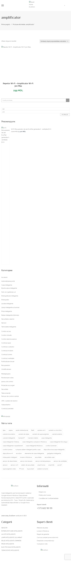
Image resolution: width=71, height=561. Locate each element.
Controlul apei (6, 343)
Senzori (3, 323)
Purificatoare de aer (7, 361)
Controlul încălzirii (7, 351)
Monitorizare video (7, 378)
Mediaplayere (5, 374)
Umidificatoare (6, 369)
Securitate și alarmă (7, 319)
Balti (32, 430)
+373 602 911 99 (44, 508)
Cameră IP (21, 438)
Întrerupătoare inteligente (9, 296)
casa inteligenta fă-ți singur (58, 442)
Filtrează (65, 114)
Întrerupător (5, 300)
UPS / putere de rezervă (9, 401)
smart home (41, 465)
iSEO (25, 516)
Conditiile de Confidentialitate (48, 498)
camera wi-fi (41, 430)
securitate (38, 457)
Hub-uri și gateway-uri (8, 292)
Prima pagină (5, 24)
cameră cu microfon (55, 430)
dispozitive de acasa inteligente (54, 449)
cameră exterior (57, 434)
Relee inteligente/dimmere (10, 315)
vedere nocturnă (42, 469)
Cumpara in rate (42, 544)
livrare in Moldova (26, 457)
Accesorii (4, 277)
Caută (67, 100)
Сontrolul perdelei (7, 408)
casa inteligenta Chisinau (11, 442)
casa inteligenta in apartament (13, 446)
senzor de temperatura (42, 461)
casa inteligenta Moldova (34, 446)
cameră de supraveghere (40, 434)
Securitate (4, 389)
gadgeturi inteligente (54, 453)
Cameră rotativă (33, 438)
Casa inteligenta (6, 285)
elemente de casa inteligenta (34, 453)
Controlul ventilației (7, 358)
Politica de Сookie (45, 495)
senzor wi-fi (14, 465)
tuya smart (30, 469)
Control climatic (6, 335)
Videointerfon (5, 405)
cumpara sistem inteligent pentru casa (27, 449)
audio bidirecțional (22, 430)
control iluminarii (51, 446)
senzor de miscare (26, 461)
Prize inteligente (6, 311)
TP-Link (21, 469)
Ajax (4, 430)
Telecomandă (5, 393)
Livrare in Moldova (43, 531)
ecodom (19, 453)
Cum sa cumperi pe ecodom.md (47, 537)
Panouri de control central (10, 396)
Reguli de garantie (43, 534)
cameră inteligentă (9, 438)
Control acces (6, 331)
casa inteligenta (46, 438)
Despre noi (42, 492)
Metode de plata (42, 528)
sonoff (59, 465)
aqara (11, 430)
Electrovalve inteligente (9, 288)
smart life (51, 465)
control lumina (7, 449)
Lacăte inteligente (7, 303)
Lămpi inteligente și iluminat (10, 307)
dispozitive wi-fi (8, 453)
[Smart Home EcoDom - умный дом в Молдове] (33, 4)
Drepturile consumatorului (45, 541)
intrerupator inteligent (10, 457)
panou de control (7, 381)
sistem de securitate (27, 465)
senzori (5, 465)
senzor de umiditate (60, 461)
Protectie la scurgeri (8, 385)
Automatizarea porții (8, 281)
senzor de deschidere (10, 461)
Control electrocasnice (9, 339)
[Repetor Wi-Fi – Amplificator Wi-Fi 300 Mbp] (18, 62)
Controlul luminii (6, 354)
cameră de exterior (9, 434)
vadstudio (18, 516)
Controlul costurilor (7, 347)
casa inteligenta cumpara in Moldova (34, 442)
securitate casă (49, 457)
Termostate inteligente (8, 327)
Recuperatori (5, 365)
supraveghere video (9, 469)
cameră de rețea (23, 434)
